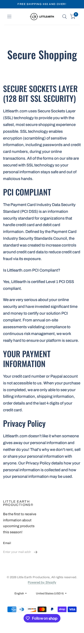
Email (7, 543)
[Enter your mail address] (35, 552)
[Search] (64, 16)
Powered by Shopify (42, 582)
